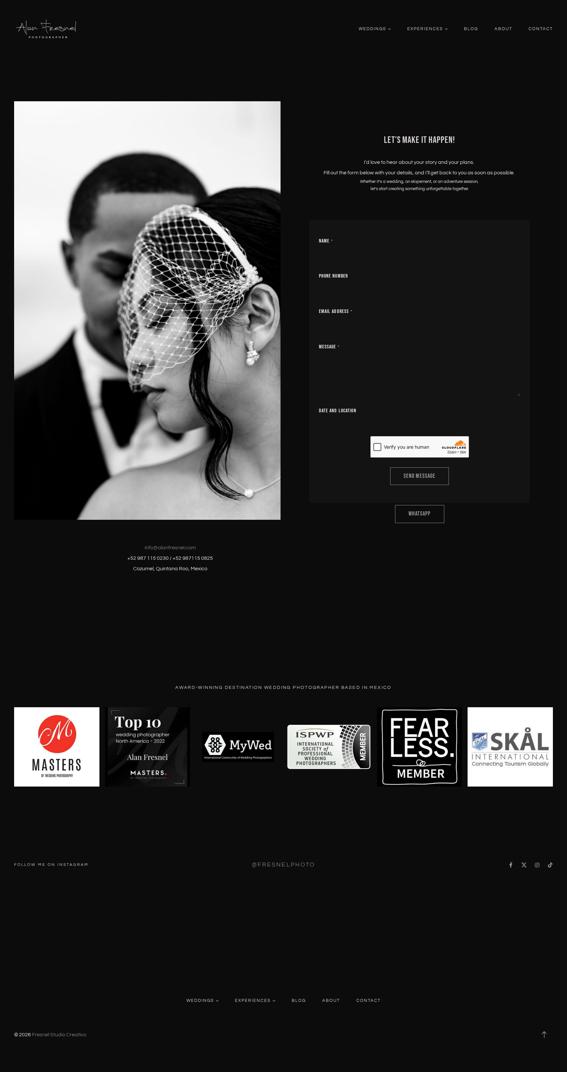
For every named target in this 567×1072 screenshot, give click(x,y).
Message (327, 347)
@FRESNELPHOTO (283, 865)
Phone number (333, 276)
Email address (334, 311)
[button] (544, 1035)
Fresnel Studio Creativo (59, 1034)
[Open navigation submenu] (389, 29)
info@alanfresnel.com (170, 547)
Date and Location (337, 411)
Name (324, 241)
